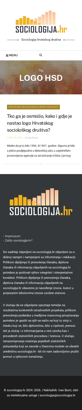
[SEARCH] (40, 55)
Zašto (18, 240)
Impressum (12, 236)
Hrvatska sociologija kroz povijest (33, 107)
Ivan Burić (14, 137)
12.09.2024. (31, 137)
